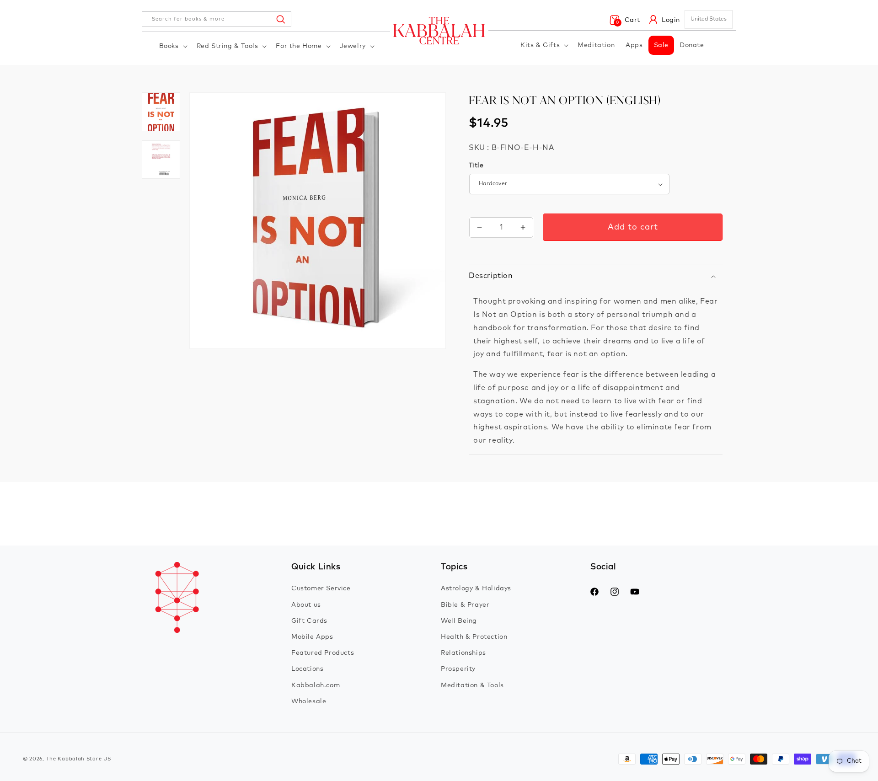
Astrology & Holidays (476, 588)
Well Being (459, 621)
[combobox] (216, 19)
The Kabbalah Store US (78, 758)
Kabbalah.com (315, 685)
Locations (307, 669)
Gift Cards (309, 621)
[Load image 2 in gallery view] (161, 111)
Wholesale (308, 701)
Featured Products (322, 653)
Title (476, 165)
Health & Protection (474, 637)
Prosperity (458, 669)
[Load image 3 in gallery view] (161, 159)
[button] (172, 46)
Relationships (463, 653)
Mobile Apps (312, 637)
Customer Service (321, 588)
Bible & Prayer (465, 605)
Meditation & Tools (472, 685)
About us (306, 605)
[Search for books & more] (280, 19)
